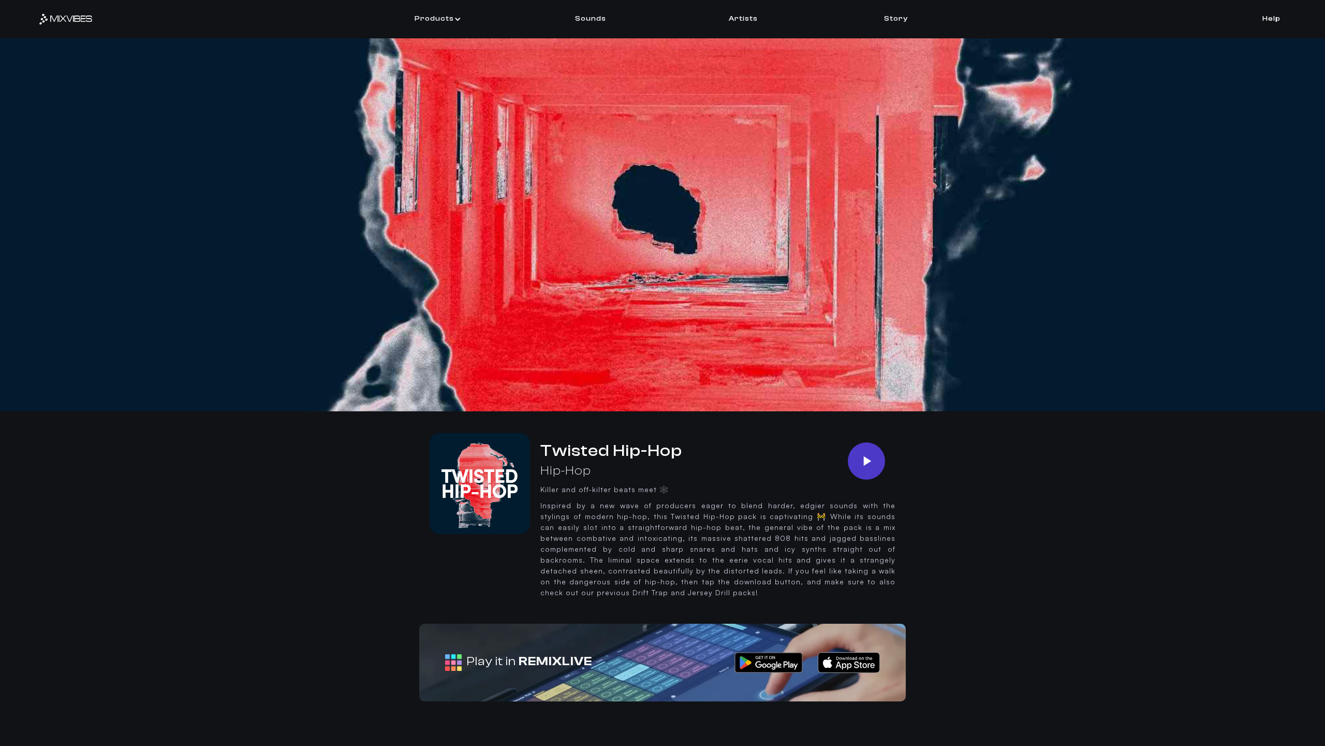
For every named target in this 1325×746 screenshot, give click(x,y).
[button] (438, 19)
